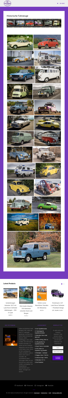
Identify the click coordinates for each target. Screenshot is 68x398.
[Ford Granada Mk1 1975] (21, 74)
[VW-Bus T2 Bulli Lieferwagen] (20, 138)
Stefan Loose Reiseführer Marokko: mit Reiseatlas (42, 305)
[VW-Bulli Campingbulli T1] (47, 138)
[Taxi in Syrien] (47, 123)
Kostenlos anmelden (57, 358)
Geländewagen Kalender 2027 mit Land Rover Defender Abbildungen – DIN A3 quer (10, 307)
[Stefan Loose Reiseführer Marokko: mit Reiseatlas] (42, 293)
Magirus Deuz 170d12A (42, 355)
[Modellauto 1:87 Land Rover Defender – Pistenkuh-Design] (58, 293)
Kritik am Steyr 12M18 (42, 357)
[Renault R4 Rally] (47, 107)
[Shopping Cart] (57, 3)
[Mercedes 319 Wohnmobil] (19, 92)
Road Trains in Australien (42, 346)
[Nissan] (20, 107)
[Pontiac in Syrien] (20, 123)
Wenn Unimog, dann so (42, 339)
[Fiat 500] (47, 42)
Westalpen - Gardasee (41, 353)
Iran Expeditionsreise (41, 328)
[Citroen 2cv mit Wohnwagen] (20, 58)
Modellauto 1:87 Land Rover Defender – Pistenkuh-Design (57, 305)
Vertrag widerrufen (57, 393)
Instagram (40, 385)
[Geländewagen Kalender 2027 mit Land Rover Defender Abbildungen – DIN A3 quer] (10, 293)
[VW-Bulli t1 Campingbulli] (48, 74)
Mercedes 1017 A (40, 360)
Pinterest (29, 385)
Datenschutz (44, 393)
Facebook (19, 385)
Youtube (50, 385)
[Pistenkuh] (7, 3)
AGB (50, 393)
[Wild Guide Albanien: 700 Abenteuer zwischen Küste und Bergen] (26, 295)
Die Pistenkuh (39, 362)
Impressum (37, 393)
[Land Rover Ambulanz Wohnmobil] (47, 92)
